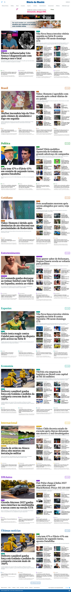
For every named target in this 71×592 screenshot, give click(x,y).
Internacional (51, 5)
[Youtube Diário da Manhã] (69, 587)
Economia (23, 5)
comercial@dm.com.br (52, 587)
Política (12, 5)
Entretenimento (42, 5)
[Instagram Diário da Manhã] (67, 587)
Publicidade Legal (65, 5)
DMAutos (58, 5)
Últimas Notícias (5, 5)
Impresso (68, 2)
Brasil (17, 5)
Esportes (29, 5)
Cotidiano (35, 5)
